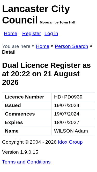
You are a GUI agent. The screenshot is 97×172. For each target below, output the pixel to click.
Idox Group (70, 142)
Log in (51, 33)
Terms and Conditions (26, 162)
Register (31, 33)
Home (10, 33)
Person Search (71, 46)
